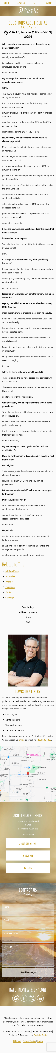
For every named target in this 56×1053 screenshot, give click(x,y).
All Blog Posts (11, 571)
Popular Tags (28, 607)
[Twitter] (32, 998)
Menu (6, 3)
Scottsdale (10, 576)
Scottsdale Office (28, 815)
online (21, 739)
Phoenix (9, 581)
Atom (28, 617)
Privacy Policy (29, 1040)
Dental (8, 592)
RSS (28, 622)
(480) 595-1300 (44, 739)
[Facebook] (24, 998)
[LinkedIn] (40, 998)
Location (20, 3)
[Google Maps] (15, 998)
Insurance (10, 586)
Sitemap (17, 1040)
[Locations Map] (28, 773)
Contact (48, 3)
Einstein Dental (40, 1035)
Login (40, 1040)
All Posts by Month (28, 612)
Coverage (9, 597)
